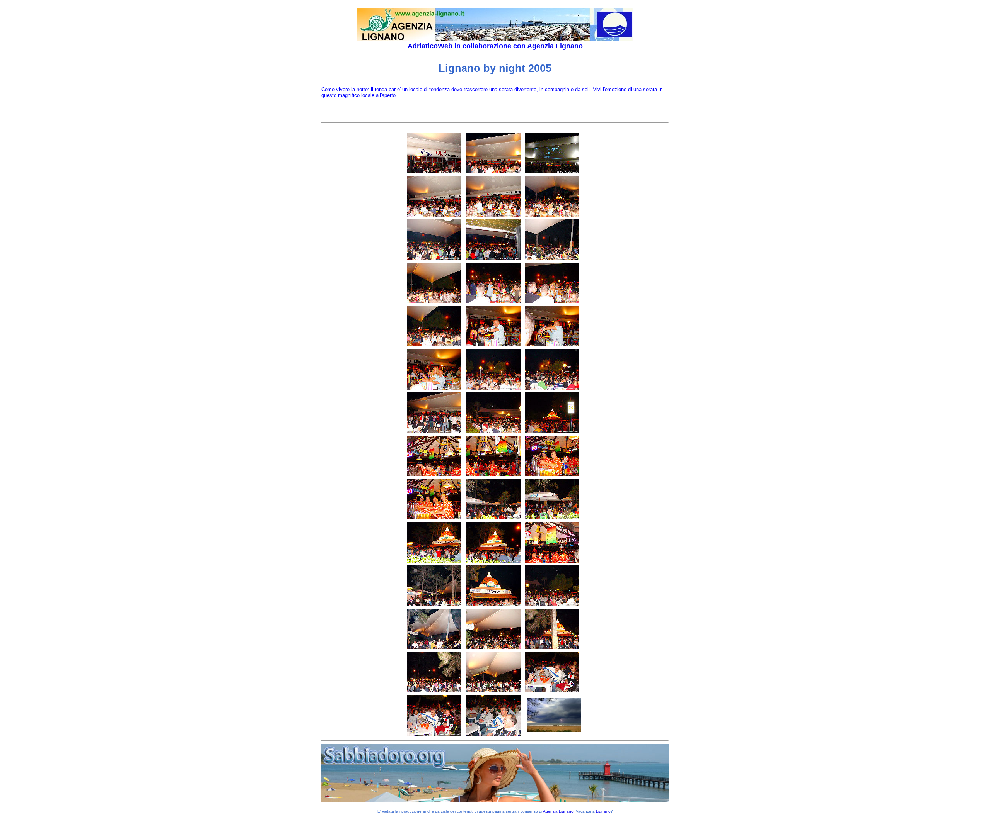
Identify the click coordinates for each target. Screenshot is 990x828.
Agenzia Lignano (555, 46)
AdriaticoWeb (430, 46)
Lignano (603, 811)
